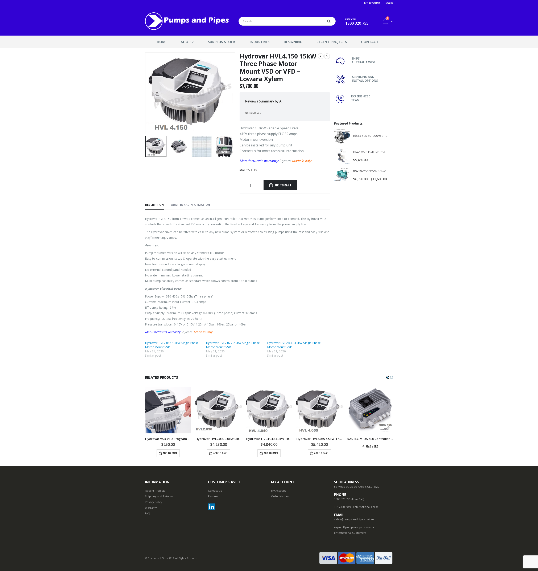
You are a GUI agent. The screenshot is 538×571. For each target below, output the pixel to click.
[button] (388, 377)
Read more (371, 446)
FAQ (147, 513)
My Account (372, 3)
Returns (213, 496)
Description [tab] (154, 205)
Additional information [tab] (190, 205)
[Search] (328, 21)
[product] (342, 136)
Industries (260, 42)
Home (162, 42)
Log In (389, 3)
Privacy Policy (153, 502)
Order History (280, 496)
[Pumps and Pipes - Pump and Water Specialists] (187, 21)
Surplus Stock (222, 42)
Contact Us (215, 491)
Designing (293, 42)
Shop (186, 42)
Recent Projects (331, 42)
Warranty (151, 508)
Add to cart (282, 185)
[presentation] (146, 93)
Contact (369, 42)
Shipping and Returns (159, 496)
